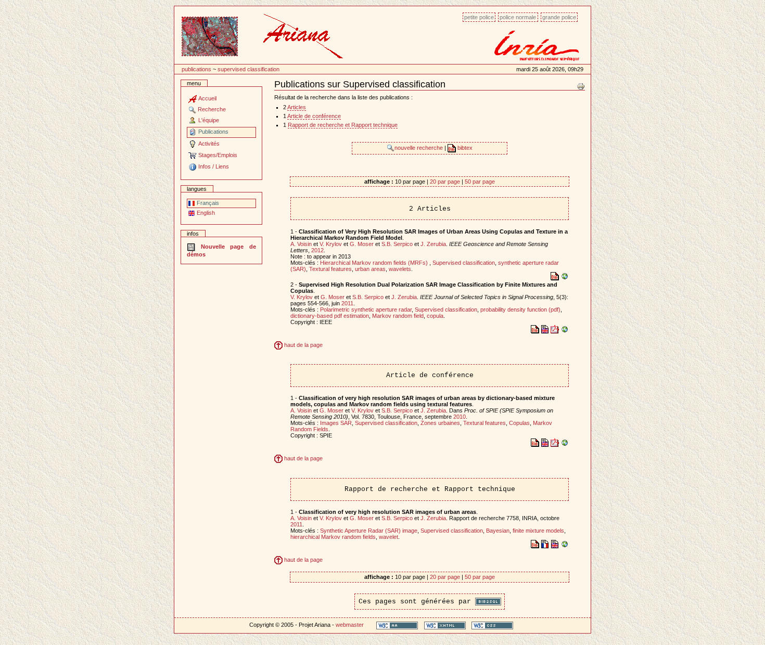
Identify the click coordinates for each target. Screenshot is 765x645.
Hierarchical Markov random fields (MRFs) (374, 263)
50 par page (480, 181)
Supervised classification (248, 69)
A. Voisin (301, 244)
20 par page (445, 181)
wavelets (400, 269)
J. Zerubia (433, 244)
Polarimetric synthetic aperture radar (366, 309)
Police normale (518, 17)
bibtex (464, 148)
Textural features (330, 269)
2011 (347, 303)
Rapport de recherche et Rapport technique (343, 125)
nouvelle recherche (419, 148)
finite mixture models (538, 530)
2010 (459, 417)
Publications (196, 69)
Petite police (479, 17)
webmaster (350, 625)
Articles (296, 107)
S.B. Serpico (397, 244)
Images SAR (336, 423)
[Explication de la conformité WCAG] (397, 625)
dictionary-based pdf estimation (329, 316)
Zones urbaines (440, 423)
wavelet (388, 537)
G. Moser (362, 244)
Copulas (519, 423)
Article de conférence (314, 116)
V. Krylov (331, 244)
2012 (317, 250)
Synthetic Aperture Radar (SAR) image (368, 530)
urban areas (370, 269)
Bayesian (497, 530)
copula (435, 316)
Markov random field (398, 316)
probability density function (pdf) (520, 309)
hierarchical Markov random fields (333, 537)
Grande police (559, 17)
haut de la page (303, 345)
